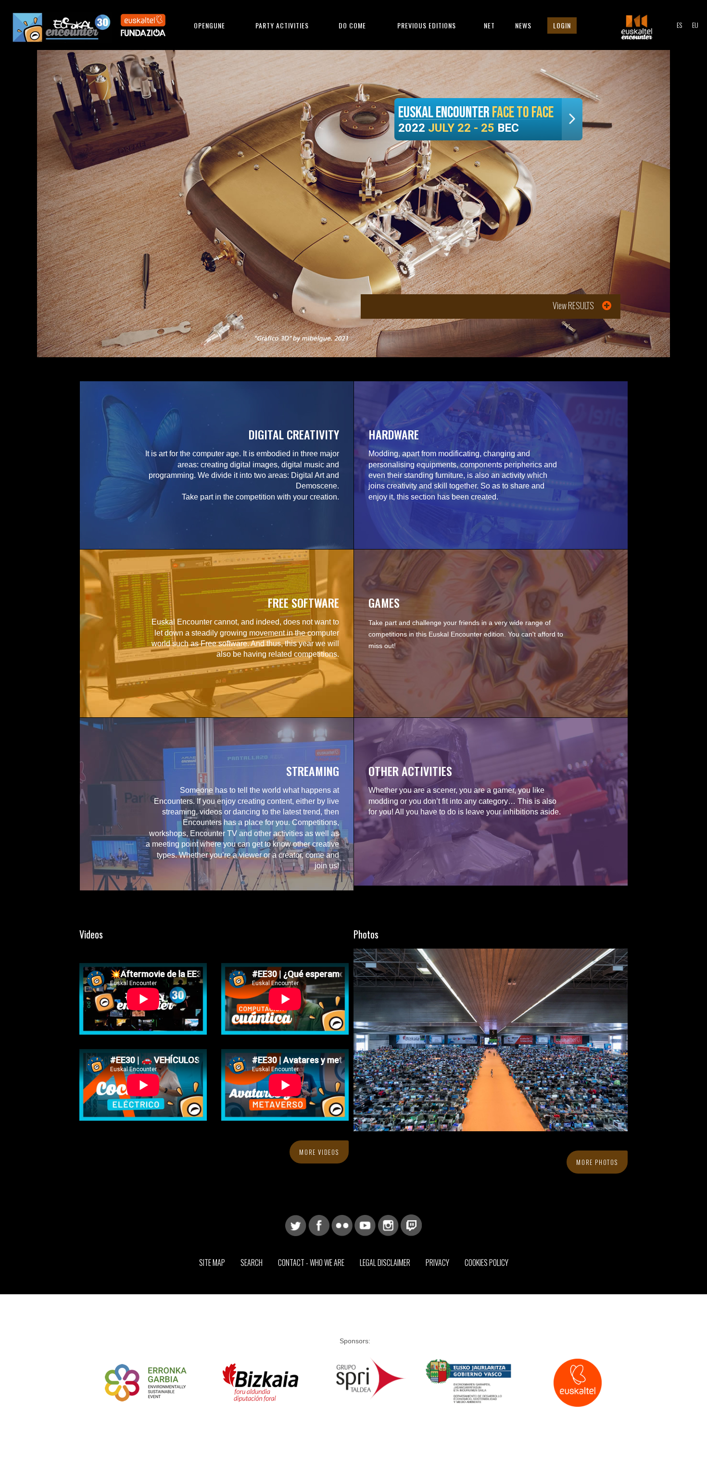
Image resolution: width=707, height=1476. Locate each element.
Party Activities (282, 25)
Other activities (410, 770)
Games (384, 602)
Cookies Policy (486, 1262)
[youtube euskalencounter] (365, 1225)
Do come (352, 25)
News (523, 25)
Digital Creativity (294, 434)
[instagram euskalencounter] (388, 1225)
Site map (212, 1262)
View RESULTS (573, 305)
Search (251, 1262)
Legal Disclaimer (385, 1262)
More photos (597, 1162)
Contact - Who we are (311, 1262)
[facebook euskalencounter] (318, 1225)
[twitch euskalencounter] (411, 1225)
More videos (319, 1152)
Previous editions (426, 25)
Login (562, 25)
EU (695, 25)
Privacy (437, 1262)
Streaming (312, 770)
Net (489, 25)
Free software (303, 602)
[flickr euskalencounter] (342, 1225)
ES (679, 25)
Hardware (393, 434)
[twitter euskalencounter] (295, 1225)
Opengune (209, 25)
